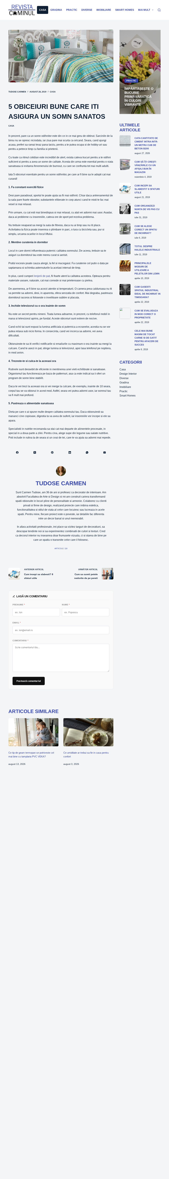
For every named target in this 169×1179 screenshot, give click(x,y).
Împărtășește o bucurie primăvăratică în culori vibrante (138, 96)
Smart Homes (124, 9)
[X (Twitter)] (35, 452)
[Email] (104, 452)
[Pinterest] (52, 452)
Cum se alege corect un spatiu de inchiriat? (146, 229)
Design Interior (128, 373)
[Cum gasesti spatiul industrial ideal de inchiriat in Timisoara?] (125, 289)
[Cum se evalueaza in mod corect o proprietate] (125, 313)
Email (17, 623)
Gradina (56, 9)
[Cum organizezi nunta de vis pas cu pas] (125, 208)
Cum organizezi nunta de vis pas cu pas (147, 209)
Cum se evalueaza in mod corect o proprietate (146, 314)
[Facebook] (17, 452)
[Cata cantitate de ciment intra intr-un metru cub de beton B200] (125, 140)
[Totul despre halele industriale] (125, 249)
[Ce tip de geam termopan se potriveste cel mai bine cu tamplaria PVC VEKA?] (33, 732)
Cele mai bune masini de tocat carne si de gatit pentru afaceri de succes (146, 337)
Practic (71, 9)
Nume (66, 605)
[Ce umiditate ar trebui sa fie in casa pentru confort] (88, 732)
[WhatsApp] (87, 452)
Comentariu (20, 641)
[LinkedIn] (70, 452)
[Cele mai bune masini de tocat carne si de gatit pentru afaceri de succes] (125, 333)
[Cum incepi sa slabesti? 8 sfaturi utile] (125, 188)
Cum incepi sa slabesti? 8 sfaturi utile (147, 189)
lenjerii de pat (41, 276)
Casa (42, 9)
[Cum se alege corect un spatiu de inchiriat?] (125, 228)
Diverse (86, 9)
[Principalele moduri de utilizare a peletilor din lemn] (125, 265)
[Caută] (159, 10)
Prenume (19, 605)
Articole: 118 (60, 548)
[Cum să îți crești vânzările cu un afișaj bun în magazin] (125, 164)
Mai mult (144, 9)
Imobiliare (103, 9)
